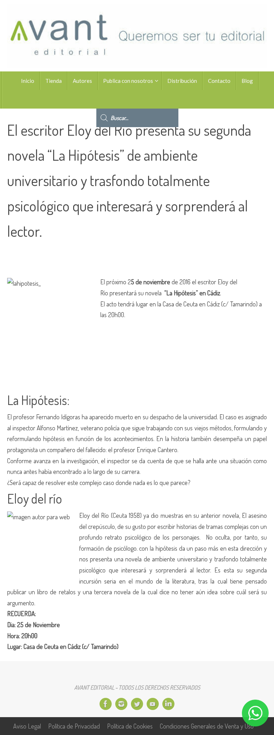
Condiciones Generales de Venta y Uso (207, 726)
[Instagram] (121, 704)
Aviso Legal (27, 726)
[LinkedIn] (168, 704)
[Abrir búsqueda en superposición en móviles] (137, 99)
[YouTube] (153, 704)
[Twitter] (137, 704)
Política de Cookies (130, 726)
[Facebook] (106, 704)
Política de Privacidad (74, 726)
